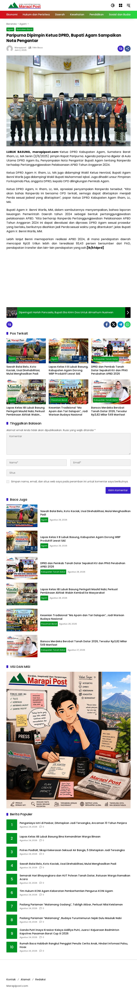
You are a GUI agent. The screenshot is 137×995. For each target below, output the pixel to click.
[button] (113, 5)
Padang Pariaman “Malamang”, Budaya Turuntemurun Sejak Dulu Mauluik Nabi (70, 918)
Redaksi (40, 979)
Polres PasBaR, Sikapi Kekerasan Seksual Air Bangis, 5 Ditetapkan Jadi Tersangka (72, 850)
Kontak (11, 979)
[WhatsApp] (128, 324)
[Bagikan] (128, 49)
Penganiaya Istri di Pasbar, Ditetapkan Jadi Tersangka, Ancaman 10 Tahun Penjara (73, 823)
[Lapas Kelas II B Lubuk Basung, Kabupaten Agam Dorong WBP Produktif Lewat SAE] (68, 350)
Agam (10, 29)
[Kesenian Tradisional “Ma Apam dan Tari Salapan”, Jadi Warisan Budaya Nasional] (68, 391)
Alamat (25, 979)
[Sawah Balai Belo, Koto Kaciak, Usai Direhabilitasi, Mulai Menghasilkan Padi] (26, 350)
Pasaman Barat (59, 400)
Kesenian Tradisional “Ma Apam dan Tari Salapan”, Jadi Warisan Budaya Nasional (68, 411)
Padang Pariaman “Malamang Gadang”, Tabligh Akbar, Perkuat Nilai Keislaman (71, 904)
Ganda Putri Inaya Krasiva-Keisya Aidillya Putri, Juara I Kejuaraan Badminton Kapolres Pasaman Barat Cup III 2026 (69, 931)
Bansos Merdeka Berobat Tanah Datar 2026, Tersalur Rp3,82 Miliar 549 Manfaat (109, 411)
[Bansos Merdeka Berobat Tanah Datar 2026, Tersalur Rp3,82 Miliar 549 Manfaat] (111, 391)
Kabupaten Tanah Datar (106, 359)
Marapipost (20, 48)
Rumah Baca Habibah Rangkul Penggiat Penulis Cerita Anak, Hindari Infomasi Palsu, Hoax (74, 945)
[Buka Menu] (120, 5)
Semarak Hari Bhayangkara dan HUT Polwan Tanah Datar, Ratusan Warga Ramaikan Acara (75, 877)
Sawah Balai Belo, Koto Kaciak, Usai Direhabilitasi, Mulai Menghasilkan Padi (23, 370)
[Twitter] (114, 324)
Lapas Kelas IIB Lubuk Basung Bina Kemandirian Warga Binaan (60, 836)
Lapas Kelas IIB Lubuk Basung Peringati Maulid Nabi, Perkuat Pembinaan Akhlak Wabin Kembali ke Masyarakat (25, 411)
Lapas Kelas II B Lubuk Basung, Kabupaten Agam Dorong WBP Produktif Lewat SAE (68, 370)
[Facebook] (107, 324)
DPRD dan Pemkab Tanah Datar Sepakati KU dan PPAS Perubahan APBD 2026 (109, 370)
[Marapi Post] (24, 5)
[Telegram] (121, 324)
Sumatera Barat (24, 29)
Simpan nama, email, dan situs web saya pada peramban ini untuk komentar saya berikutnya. (69, 481)
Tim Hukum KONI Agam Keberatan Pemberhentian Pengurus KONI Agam (66, 891)
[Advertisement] (68, 279)
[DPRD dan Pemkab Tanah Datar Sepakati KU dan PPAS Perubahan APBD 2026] (111, 350)
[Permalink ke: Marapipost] (10, 48)
